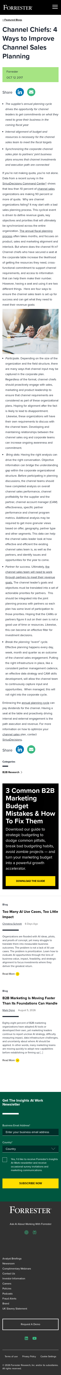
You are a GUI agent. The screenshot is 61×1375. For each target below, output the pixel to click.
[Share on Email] (31, 92)
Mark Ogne (8, 1010)
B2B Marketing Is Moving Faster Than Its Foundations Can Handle (29, 1000)
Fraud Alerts (9, 1298)
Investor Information (13, 1278)
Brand (5, 1303)
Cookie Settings (48, 1356)
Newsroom (8, 1263)
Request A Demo (30, 1324)
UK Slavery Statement (14, 1308)
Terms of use (11, 1356)
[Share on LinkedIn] (20, 92)
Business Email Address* (16, 1125)
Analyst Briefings (11, 1258)
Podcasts (7, 1294)
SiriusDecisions (12, 740)
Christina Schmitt (12, 924)
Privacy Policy (29, 1356)
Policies (6, 1288)
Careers (6, 1283)
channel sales (46, 189)
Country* (7, 1142)
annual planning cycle (35, 703)
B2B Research (10, 772)
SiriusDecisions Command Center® (24, 183)
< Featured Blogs (12, 20)
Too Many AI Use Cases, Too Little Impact (30, 914)
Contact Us (8, 1273)
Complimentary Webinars (16, 1268)
